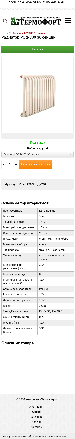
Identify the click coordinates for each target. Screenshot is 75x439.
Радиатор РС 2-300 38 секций (29, 33)
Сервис (36, 412)
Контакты (36, 427)
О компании (36, 406)
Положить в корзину (35, 164)
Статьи (36, 422)
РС (10, 33)
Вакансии (37, 417)
